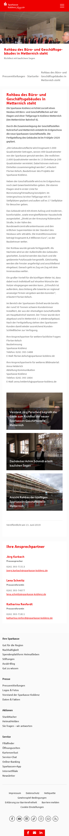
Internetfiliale (10, 771)
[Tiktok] (34, 819)
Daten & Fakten (11, 699)
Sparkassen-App (11, 766)
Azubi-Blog (8, 663)
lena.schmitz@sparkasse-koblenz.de (26, 594)
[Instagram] (41, 819)
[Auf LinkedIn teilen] (41, 832)
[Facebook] (12, 819)
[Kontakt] (48, 819)
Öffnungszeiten (11, 748)
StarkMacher (9, 716)
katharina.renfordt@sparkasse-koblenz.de (29, 618)
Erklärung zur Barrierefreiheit (21, 802)
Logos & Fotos (10, 690)
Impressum (15, 793)
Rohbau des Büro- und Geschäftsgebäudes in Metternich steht (54, 76)
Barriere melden (50, 802)
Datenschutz (32, 793)
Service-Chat (9, 757)
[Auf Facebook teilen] (28, 832)
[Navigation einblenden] (62, 6)
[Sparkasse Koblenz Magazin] (14, 6)
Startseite (33, 76)
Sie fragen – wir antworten (17, 726)
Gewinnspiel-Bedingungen (32, 798)
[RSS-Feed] (55, 819)
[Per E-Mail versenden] (34, 832)
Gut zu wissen (10, 668)
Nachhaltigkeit (10, 650)
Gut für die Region (12, 645)
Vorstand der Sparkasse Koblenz (21, 694)
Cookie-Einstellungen (32, 807)
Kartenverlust (10, 752)
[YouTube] (19, 819)
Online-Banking (11, 761)
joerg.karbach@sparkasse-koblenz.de (27, 570)
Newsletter (8, 775)
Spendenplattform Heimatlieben (20, 654)
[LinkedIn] (26, 819)
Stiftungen (8, 659)
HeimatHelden (10, 721)
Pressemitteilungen (13, 76)
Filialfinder (8, 743)
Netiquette (50, 793)
